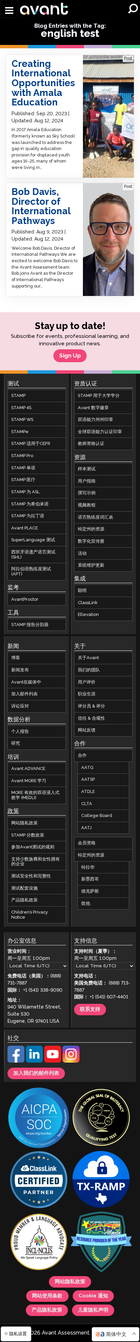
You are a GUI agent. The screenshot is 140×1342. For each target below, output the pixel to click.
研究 (15, 743)
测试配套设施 (24, 888)
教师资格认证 (91, 444)
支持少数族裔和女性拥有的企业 (35, 862)
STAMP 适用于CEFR (30, 444)
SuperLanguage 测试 (33, 540)
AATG (87, 767)
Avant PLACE (24, 528)
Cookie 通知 (93, 1296)
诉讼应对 (20, 706)
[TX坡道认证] (101, 1181)
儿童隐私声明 (93, 1310)
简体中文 (116, 1334)
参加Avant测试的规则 (32, 847)
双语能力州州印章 (95, 419)
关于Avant (88, 658)
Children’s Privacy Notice (29, 915)
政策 (13, 811)
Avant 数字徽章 (93, 407)
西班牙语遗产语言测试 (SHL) (33, 555)
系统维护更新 (91, 565)
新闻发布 (20, 670)
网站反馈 (86, 730)
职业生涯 (86, 694)
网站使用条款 (47, 1296)
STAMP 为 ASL (25, 492)
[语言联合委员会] (38, 1243)
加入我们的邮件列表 (36, 1073)
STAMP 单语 (23, 468)
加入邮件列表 (24, 694)
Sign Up (70, 355)
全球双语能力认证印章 (100, 431)
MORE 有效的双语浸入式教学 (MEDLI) (35, 795)
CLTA (86, 803)
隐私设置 (17, 1333)
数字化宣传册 (91, 541)
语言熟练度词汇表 (95, 517)
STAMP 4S (21, 407)
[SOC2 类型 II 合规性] (38, 1119)
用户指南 (86, 481)
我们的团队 (89, 670)
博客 (15, 658)
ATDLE (88, 791)
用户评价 (86, 682)
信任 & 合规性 (91, 718)
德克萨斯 (90, 891)
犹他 (85, 903)
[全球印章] (101, 1119)
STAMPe (20, 431)
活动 (82, 553)
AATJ (86, 827)
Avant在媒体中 (26, 682)
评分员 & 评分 (91, 706)
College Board (96, 815)
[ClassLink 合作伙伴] (38, 1181)
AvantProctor (24, 599)
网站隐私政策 (24, 823)
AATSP (88, 779)
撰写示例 (86, 493)
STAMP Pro (22, 455)
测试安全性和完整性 (31, 876)
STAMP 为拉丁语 (27, 516)
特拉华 (87, 867)
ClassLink (88, 602)
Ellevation (88, 614)
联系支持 (90, 1009)
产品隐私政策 (24, 900)
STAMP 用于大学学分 (99, 395)
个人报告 (20, 731)
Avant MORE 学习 (28, 780)
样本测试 (86, 469)
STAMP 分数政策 (27, 835)
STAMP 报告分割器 (30, 624)
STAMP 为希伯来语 (30, 504)
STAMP (18, 395)
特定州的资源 (91, 529)
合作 (82, 755)
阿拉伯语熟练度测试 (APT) (31, 571)
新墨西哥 (90, 879)
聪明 (82, 590)
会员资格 (86, 843)
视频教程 (86, 505)
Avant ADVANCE (28, 768)
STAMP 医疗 (23, 479)
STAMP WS (22, 419)
